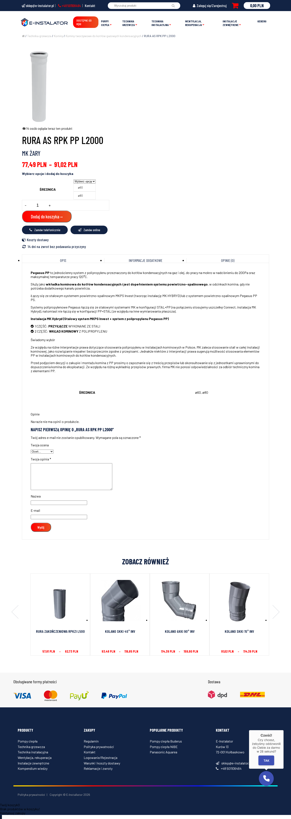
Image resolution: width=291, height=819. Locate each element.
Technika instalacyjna (160, 23)
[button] (266, 778)
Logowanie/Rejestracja (100, 758)
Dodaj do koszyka (45, 216)
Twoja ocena (40, 445)
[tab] (63, 260)
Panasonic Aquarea (163, 752)
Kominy (58, 36)
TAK (266, 760)
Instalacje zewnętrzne (231, 23)
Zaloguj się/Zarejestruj (211, 5)
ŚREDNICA (48, 189)
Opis (63, 260)
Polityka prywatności (99, 747)
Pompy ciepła (105, 23)
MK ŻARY (31, 153)
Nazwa (36, 496)
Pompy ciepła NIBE (164, 747)
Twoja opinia (41, 459)
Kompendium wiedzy (33, 768)
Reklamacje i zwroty (98, 768)
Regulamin (91, 741)
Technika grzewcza (128, 23)
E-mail (35, 510)
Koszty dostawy (38, 239)
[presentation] (15, 612)
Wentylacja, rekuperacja (193, 23)
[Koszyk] (235, 5)
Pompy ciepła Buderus (166, 741)
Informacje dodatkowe (145, 260)
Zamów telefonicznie (47, 230)
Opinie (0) (227, 260)
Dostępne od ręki (84, 22)
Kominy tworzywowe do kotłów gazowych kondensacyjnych (103, 36)
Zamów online (92, 230)
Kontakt (90, 5)
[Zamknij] (283, 730)
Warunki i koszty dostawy (102, 763)
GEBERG (261, 21)
